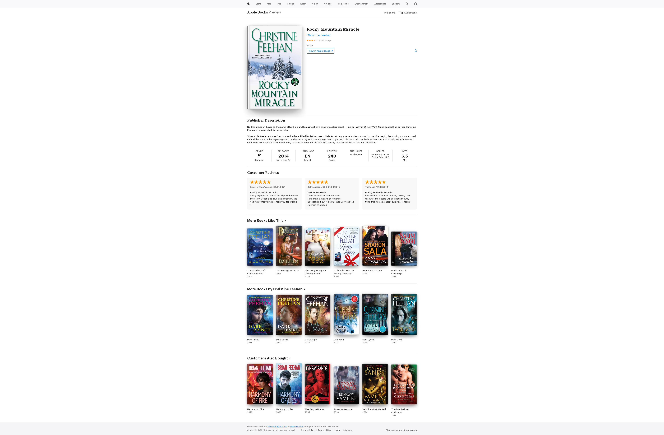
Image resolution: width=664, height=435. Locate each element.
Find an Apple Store (277, 426)
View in (319, 51)
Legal (337, 430)
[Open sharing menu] (416, 51)
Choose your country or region (401, 430)
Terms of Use (324, 430)
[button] (407, 4)
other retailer (296, 426)
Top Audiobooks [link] (408, 12)
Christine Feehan (319, 35)
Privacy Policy (308, 430)
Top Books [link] (389, 12)
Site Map (347, 430)
